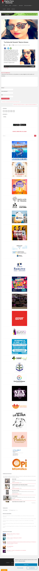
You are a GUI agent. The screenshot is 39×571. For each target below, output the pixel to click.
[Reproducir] (5, 66)
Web (2, 94)
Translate (16, 510)
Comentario (3, 75)
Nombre (3, 87)
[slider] (33, 66)
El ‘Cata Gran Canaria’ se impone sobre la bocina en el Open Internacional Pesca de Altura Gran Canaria (18, 524)
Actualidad (14, 5)
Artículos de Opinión (27, 5)
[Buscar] (35, 136)
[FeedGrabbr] (19, 502)
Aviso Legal (13, 562)
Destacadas (21, 5)
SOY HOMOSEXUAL (10, 546)
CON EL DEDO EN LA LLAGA (20, 131)
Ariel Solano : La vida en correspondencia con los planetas (16, 550)
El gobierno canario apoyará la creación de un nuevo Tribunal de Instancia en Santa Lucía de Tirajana (19, 518)
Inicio (10, 5)
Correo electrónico (4, 91)
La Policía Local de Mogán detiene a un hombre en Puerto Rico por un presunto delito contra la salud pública (19, 527)
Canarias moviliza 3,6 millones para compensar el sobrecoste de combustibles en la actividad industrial (18, 521)
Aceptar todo (26, 564)
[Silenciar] (31, 66)
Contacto (7, 562)
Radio (6, 5)
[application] (19, 66)
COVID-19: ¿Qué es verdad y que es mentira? (14, 537)
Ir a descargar (6, 67)
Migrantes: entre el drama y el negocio (13, 533)
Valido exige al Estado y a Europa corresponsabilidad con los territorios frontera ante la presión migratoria (18, 516)
